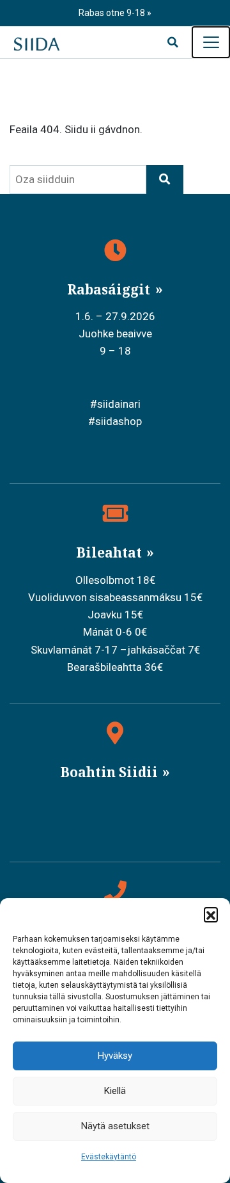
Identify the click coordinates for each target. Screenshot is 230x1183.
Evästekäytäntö (108, 1156)
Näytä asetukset (115, 1126)
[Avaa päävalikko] (211, 42)
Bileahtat (110, 552)
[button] (210, 914)
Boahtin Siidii (110, 772)
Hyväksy (115, 1055)
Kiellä (115, 1091)
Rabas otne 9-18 (113, 13)
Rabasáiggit (110, 289)
